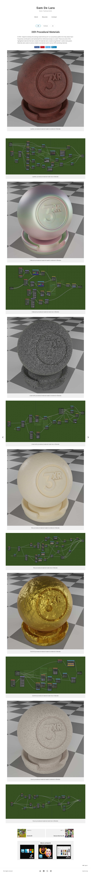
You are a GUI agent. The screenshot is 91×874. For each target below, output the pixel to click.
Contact (54, 17)
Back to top (85, 871)
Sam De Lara (45, 8)
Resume (44, 17)
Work (36, 17)
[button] (85, 865)
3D (52, 26)
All (38, 25)
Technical (45, 26)
